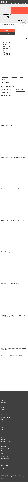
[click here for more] (14, 63)
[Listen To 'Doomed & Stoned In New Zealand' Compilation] (14, 346)
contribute (3, 446)
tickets (3, 419)
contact (3, 439)
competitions (4, 434)
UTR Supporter (4, 460)
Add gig (4, 3)
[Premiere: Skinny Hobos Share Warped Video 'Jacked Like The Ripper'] (14, 313)
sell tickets (4, 444)
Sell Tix (10, 3)
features (23, 24)
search (7, 10)
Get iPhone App (5, 468)
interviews (3, 402)
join (2, 429)
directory (3, 407)
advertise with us (5, 441)
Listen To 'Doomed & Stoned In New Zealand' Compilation (13, 348)
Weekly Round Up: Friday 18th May (10, 283)
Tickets (6, 14)
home (2, 398)
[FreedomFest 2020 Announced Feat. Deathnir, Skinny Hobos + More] (14, 122)
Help (4, 5)
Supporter (23, 3)
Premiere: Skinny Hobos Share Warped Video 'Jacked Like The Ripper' (13, 315)
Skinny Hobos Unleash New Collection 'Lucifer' (14, 157)
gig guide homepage (6, 414)
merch (2, 409)
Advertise (16, 3)
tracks (23, 25)
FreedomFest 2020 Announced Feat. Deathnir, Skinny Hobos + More (13, 124)
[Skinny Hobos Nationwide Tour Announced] (14, 218)
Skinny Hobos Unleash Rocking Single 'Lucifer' (14, 188)
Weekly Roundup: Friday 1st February (11, 252)
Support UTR (7, 48)
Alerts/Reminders (5, 458)
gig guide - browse (5, 417)
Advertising (7, 46)
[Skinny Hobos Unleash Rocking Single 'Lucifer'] (14, 187)
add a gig (3, 421)
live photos (23, 21)
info (2, 453)
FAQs (2, 450)
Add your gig (7, 42)
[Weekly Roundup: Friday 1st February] (14, 250)
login (2, 427)
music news (4, 400)
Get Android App (5, 471)
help (2, 431)
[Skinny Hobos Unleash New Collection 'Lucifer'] (14, 155)
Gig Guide (7, 16)
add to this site (5, 448)
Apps (4, 50)
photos (2, 405)
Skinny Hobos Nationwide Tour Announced (13, 220)
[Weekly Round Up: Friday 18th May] (14, 281)
